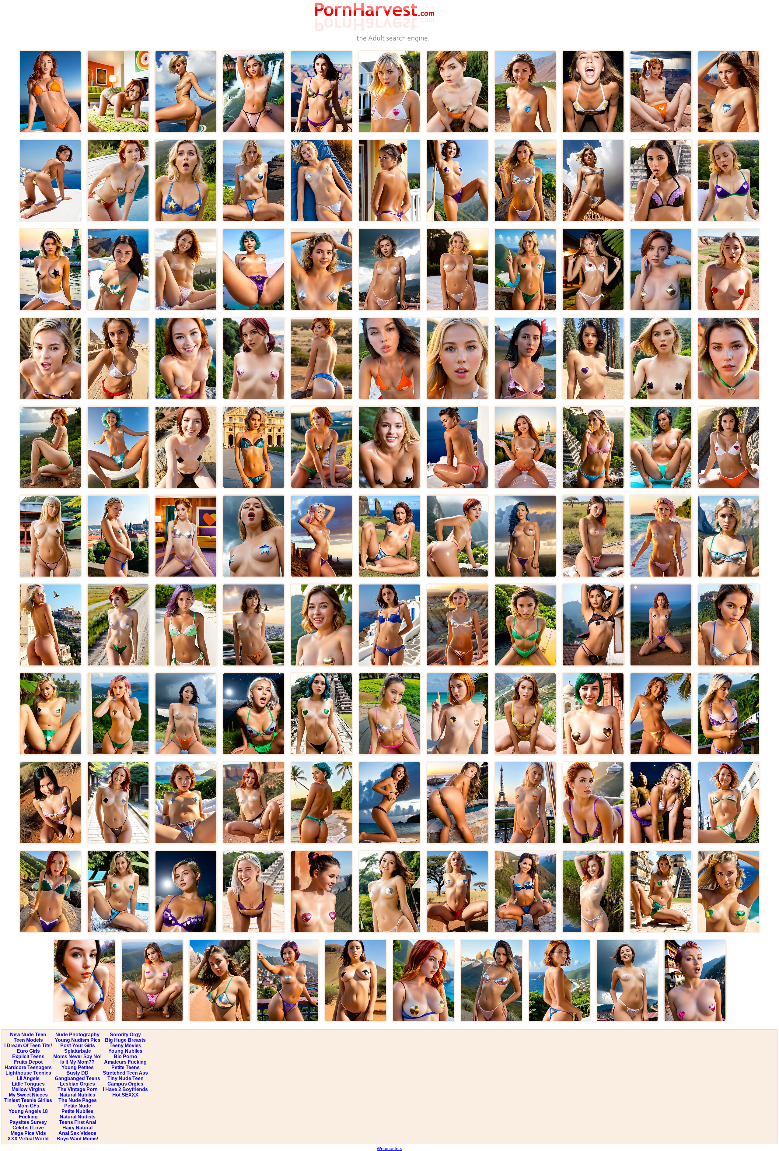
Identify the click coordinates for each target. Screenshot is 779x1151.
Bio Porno (125, 1056)
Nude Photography (77, 1034)
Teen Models (28, 1040)
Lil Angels (28, 1078)
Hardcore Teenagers (28, 1067)
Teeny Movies (125, 1045)
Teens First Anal (77, 1122)
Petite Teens (125, 1067)
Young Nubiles (125, 1051)
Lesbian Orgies (77, 1083)
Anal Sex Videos (77, 1133)
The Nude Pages (77, 1100)
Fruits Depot (28, 1062)
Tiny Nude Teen (125, 1078)
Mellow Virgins (28, 1089)
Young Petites (77, 1067)
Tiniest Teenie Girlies (28, 1100)
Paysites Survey (28, 1122)
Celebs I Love (28, 1127)
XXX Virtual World (28, 1138)
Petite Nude (77, 1105)
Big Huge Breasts (125, 1040)
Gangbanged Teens (77, 1078)
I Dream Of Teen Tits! (28, 1045)
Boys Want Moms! (77, 1138)
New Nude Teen (28, 1034)
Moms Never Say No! (77, 1056)
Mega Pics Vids (28, 1133)
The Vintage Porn (78, 1089)
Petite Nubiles (77, 1111)
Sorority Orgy (125, 1034)
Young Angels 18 (28, 1111)
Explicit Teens (28, 1056)
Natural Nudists (78, 1116)
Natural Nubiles (77, 1094)
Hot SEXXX (125, 1094)
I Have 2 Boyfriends (125, 1089)
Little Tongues (28, 1083)
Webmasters (389, 1148)
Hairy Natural (77, 1127)
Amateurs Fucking (125, 1062)
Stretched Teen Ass (125, 1073)
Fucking (28, 1116)
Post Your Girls (77, 1045)
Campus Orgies (125, 1083)
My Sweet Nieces (28, 1094)
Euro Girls (28, 1051)
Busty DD (77, 1073)
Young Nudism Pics (77, 1040)
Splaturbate (77, 1051)
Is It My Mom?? (77, 1062)
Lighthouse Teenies (28, 1073)
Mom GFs (28, 1105)
